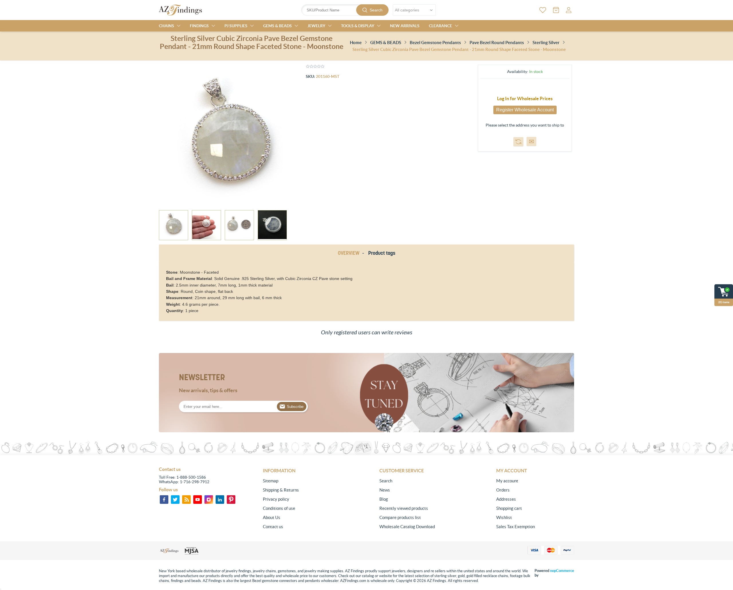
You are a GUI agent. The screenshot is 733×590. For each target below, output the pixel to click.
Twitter (175, 499)
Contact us (273, 526)
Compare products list (400, 517)
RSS (186, 499)
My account (507, 480)
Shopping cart (509, 508)
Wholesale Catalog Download (407, 526)
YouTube (197, 499)
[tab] (349, 253)
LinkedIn (220, 499)
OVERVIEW (348, 253)
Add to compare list (518, 141)
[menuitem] (302, 481)
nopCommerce (562, 571)
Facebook (164, 499)
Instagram (208, 499)
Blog (383, 499)
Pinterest (231, 499)
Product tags (381, 253)
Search (376, 10)
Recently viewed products (403, 508)
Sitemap (270, 480)
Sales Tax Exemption (515, 526)
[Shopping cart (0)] (556, 10)
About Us (271, 517)
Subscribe (295, 406)
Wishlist (504, 517)
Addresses (506, 499)
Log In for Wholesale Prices (525, 98)
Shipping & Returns (281, 490)
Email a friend (531, 141)
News (384, 490)
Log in (568, 10)
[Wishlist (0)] (543, 10)
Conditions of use (279, 508)
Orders (503, 490)
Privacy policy (276, 499)
